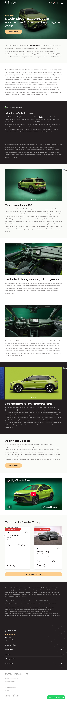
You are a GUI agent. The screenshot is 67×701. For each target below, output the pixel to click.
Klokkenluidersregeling (11, 687)
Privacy (7, 684)
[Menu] (62, 2)
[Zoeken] (57, 2)
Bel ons (7, 690)
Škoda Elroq (34, 45)
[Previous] (4, 535)
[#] (6, 695)
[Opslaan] (26, 532)
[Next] (62, 535)
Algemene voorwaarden (11, 678)
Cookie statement (9, 681)
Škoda (40, 117)
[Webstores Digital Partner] (10, 2)
